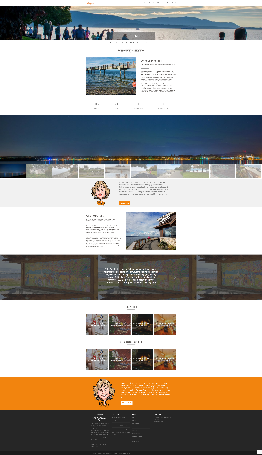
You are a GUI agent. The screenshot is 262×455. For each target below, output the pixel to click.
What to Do (125, 43)
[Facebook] (169, 453)
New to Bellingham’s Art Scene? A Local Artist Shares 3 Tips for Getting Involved (120, 419)
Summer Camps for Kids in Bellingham (120, 429)
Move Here (143, 2)
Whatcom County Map (137, 436)
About (111, 43)
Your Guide (151, 2)
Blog (168, 2)
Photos (117, 43)
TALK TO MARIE (124, 203)
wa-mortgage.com (158, 421)
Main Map (134, 430)
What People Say (134, 43)
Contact (174, 2)
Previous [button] (87, 277)
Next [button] (175, 277)
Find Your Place (135, 423)
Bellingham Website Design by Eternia (121, 453)
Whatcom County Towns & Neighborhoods (138, 440)
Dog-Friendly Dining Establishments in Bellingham (120, 433)
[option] (131, 139)
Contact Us (134, 420)
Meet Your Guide (136, 433)
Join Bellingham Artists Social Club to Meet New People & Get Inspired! (120, 425)
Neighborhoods (161, 2)
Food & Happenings (147, 43)
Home (133, 427)
